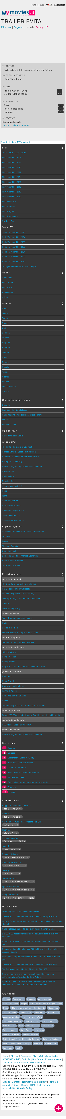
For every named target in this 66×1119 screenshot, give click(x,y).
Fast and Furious (30, 1034)
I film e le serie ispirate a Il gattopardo (28, 1008)
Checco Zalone (9, 1012)
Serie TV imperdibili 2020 (13, 256)
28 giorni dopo (44, 999)
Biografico (19, 27)
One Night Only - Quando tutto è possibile (21, 598)
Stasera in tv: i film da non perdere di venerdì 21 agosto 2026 (30, 964)
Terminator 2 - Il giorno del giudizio (18, 642)
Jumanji (5, 846)
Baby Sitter (39, 1012)
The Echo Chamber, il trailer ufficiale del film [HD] (24, 969)
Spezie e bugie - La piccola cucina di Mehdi (22, 466)
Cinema (15, 1056)
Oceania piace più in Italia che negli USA (20, 911)
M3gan (24, 1003)
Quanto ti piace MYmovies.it (15, 142)
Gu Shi (5, 541)
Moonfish (6, 536)
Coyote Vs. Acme (10, 656)
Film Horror (7, 287)
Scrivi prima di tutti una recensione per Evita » (28, 69)
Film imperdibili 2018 (11, 191)
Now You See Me (10, 1003)
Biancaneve (53, 1008)
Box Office (37, 1059)
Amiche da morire (10, 838)
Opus (5, 1008)
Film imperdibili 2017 (11, 196)
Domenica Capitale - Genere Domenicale (21, 555)
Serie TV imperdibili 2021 (13, 251)
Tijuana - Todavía (10, 546)
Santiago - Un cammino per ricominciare (20, 456)
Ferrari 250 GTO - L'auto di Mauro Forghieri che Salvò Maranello (31, 715)
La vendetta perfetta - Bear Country (18, 593)
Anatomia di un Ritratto (12, 560)
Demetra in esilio (10, 550)
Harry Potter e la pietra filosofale (17, 588)
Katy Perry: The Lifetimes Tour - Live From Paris (23, 666)
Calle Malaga (8, 476)
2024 (23, 152)
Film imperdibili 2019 (11, 186)
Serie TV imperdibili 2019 (13, 261)
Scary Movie (18, 999)
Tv (29, 1059)
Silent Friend (8, 681)
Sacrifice (12, 787)
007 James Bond (50, 1021)
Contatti (16, 1081)
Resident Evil (8, 471)
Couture (6, 603)
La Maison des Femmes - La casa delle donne (23, 531)
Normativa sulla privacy (34, 1081)
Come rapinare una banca (14, 695)
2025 (17, 152)
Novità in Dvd (8, 221)
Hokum (12, 792)
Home (5, 1056)
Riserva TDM (28, 1084)
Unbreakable (47, 1025)
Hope (4, 490)
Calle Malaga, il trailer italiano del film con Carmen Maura (28, 928)
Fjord (4, 495)
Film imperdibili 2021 (11, 177)
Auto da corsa (9, 1025)
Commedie (7, 277)
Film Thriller (7, 282)
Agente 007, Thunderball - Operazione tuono (22, 821)
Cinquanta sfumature (12, 1021)
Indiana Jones (32, 1025)
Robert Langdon (10, 1030)
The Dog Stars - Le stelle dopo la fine (19, 583)
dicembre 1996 (21, 125)
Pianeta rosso (8, 813)
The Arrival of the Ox (11, 565)
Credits (6, 1081)
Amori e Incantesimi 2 (12, 486)
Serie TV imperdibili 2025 (13, 232)
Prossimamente (53, 1059)
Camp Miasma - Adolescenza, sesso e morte (22, 414)
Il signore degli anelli (52, 1039)
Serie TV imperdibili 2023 (13, 242)
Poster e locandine (13, 108)
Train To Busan (9, 651)
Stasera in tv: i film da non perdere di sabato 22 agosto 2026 (29, 916)
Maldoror (6, 419)
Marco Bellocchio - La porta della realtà (20, 632)
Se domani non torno (11, 515)
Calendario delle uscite (12, 435)
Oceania (6, 405)
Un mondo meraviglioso (13, 686)
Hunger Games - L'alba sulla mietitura (19, 451)
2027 (4, 152)
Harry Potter (25, 1030)
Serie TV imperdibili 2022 (13, 246)
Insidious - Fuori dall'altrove (14, 409)
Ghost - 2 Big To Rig (11, 608)
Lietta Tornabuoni (13, 79)
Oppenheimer (25, 1012)
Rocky (18, 1048)
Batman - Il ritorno (10, 854)
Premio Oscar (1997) (15, 90)
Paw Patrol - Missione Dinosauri (16, 724)
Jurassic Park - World (32, 1017)
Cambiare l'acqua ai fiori (13, 510)
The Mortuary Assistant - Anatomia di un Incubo (23, 705)
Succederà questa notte (13, 520)
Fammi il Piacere (9, 690)
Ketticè (5, 700)
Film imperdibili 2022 (11, 172)
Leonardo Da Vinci (11, 1017)
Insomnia (6, 829)
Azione (5, 297)
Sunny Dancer (8, 661)
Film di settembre (10, 216)
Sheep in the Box (10, 627)
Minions (6, 999)
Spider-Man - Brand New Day (21, 757)
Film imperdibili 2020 (11, 182)
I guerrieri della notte (11, 886)
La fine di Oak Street (17, 767)
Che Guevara (51, 1043)
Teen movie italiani (11, 1034)
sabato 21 (7, 125)
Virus (21, 1025)
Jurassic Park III (9, 878)
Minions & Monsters (17, 777)
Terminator (8, 1048)
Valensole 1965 (9, 424)
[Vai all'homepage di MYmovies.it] (18, 15)
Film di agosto (8, 211)
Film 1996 (6, 27)
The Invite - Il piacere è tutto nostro (18, 446)
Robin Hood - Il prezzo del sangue (23, 772)
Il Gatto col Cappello (11, 505)
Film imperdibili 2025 (11, 157)
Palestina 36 (8, 481)
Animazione (7, 292)
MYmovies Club (38, 1062)
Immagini (8, 112)
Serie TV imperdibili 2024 (13, 237)
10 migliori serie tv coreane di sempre (19, 266)
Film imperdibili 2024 (11, 162)
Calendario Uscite (48, 1056)
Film (35, 1056)
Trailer (7, 105)
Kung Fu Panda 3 (10, 894)
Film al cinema (8, 206)
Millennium (39, 1030)
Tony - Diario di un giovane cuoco (17, 618)
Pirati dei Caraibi (32, 1021)
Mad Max (38, 1043)
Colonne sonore (19, 1062)
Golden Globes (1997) (16, 93)
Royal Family (53, 1012)
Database (26, 1056)
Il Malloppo (7, 676)
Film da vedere (9, 201)
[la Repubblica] (48, 6)
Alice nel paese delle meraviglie (17, 1043)
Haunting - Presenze (11, 862)
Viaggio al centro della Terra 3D (16, 805)
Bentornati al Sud (10, 500)
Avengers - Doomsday (12, 461)
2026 (11, 152)
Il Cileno (6, 622)
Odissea (11, 752)
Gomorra (31, 999)
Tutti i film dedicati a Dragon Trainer (46, 1003)
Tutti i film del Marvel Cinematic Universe (21, 1039)
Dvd (24, 1059)
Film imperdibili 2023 (11, 167)
